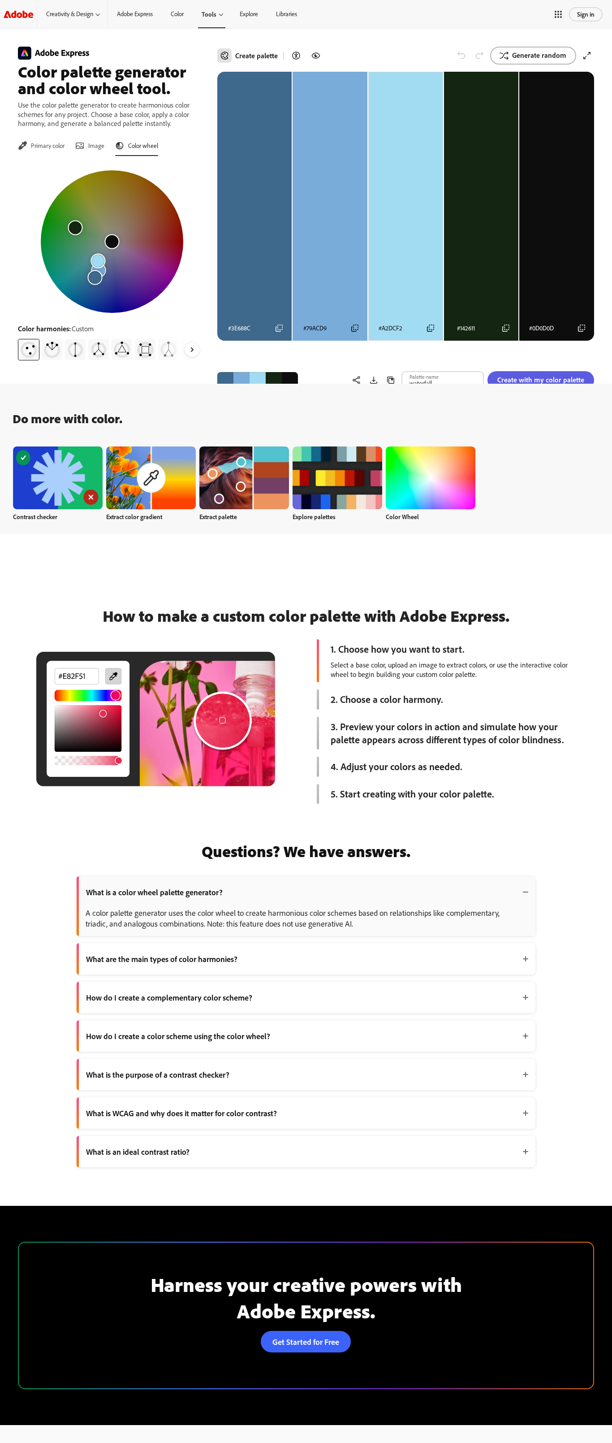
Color (177, 14)
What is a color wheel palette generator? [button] (154, 892)
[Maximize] (587, 55)
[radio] (28, 349)
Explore (249, 14)
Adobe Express (135, 14)
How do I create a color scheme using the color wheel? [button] (178, 1036)
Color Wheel (402, 516)
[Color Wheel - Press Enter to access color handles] (112, 241)
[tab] (41, 145)
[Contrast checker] (296, 55)
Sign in (586, 14)
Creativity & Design (69, 14)
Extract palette (218, 516)
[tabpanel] (112, 261)
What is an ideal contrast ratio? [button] (138, 1152)
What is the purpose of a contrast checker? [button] (157, 1074)
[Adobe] (18, 14)
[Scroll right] (192, 349)
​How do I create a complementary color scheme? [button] (169, 997)
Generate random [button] (539, 55)
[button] (558, 14)
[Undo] (461, 55)
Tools (209, 14)
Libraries (286, 14)
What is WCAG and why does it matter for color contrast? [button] (181, 1113)
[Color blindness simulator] (316, 55)
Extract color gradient (134, 516)
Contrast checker (35, 516)
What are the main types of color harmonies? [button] (161, 959)
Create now (58, 477)
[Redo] (479, 55)
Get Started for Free (305, 1342)
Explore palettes (314, 516)
